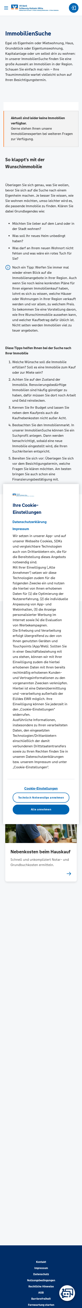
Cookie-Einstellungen (41, 788)
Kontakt (41, 1262)
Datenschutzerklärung (29, 522)
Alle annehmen (41, 809)
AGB (41, 1292)
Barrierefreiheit (41, 1299)
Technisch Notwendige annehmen (41, 797)
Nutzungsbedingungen (41, 1280)
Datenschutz (41, 1274)
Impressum (41, 1268)
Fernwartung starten (41, 1305)
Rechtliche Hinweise (41, 1286)
